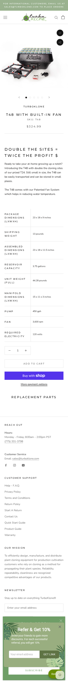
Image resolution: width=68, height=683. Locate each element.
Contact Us (11, 516)
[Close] (61, 620)
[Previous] (19, 97)
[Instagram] (14, 465)
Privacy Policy (13, 492)
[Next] (49, 97)
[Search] (56, 17)
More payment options (34, 384)
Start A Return (13, 510)
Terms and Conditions (17, 498)
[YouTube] (23, 465)
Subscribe (34, 670)
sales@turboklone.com (25, 458)
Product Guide (13, 529)
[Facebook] (6, 465)
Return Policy (12, 504)
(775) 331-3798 (14, 441)
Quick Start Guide (15, 522)
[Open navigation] (5, 17)
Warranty (10, 535)
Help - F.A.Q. (12, 485)
